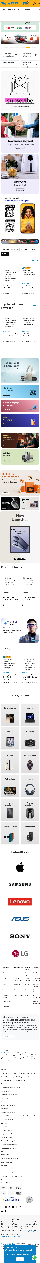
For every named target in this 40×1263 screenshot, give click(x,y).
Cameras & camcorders (17, 981)
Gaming (16, 974)
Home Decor (26, 992)
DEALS (20, 9)
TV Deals (32, 249)
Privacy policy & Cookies (37, 1247)
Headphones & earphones (18, 992)
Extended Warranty (7, 1131)
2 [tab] (12, 47)
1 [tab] (6, 47)
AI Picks (5, 650)
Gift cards (5, 1008)
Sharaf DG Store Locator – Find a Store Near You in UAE (19, 1117)
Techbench (4, 1085)
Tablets (4, 985)
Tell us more (5, 1181)
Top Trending (23, 249)
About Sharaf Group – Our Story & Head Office (16, 1078)
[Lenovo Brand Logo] (20, 903)
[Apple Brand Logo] (20, 868)
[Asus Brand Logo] (20, 920)
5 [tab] (28, 47)
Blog (2, 1170)
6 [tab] (33, 47)
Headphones (5, 254)
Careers (3, 1103)
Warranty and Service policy (10, 1146)
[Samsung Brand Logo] (20, 885)
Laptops (5, 980)
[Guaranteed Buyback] (20, 133)
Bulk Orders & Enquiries (8, 1149)
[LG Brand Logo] (20, 954)
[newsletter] (20, 91)
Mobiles (4, 974)
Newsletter (4, 1167)
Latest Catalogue (6, 1163)
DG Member (5, 1092)
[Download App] (20, 215)
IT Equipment (6, 1002)
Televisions (17, 985)
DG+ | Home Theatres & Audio (11, 1089)
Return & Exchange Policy (9, 1142)
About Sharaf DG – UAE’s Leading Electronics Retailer (18, 1074)
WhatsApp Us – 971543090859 (11, 1177)
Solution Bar (5, 1099)
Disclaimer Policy (6, 1138)
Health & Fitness (5, 997)
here (27, 1252)
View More (8, 1037)
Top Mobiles (14, 249)
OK (20, 1259)
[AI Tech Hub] (20, 631)
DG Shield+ (4, 1124)
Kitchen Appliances (28, 981)
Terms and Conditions (8, 1106)
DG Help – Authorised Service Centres (13, 1081)
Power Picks (5, 249)
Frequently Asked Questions (10, 1160)
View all (35, 259)
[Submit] (24, 3)
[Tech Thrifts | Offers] (20, 458)
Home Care (26, 997)
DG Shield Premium (7, 1121)
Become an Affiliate (7, 1174)
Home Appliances (28, 975)
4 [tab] (23, 47)
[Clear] (28, 3)
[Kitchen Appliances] (20, 441)
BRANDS (28, 9)
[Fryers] (20, 174)
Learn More (5, 1237)
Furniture (27, 985)
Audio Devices (18, 996)
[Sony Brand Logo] (20, 937)
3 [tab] (17, 47)
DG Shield (4, 1128)
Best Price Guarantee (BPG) (10, 1096)
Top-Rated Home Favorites (12, 307)
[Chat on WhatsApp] (34, 1257)
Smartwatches (7, 991)
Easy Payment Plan (7, 1135)
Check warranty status (8, 1113)
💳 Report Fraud (6, 1153)
